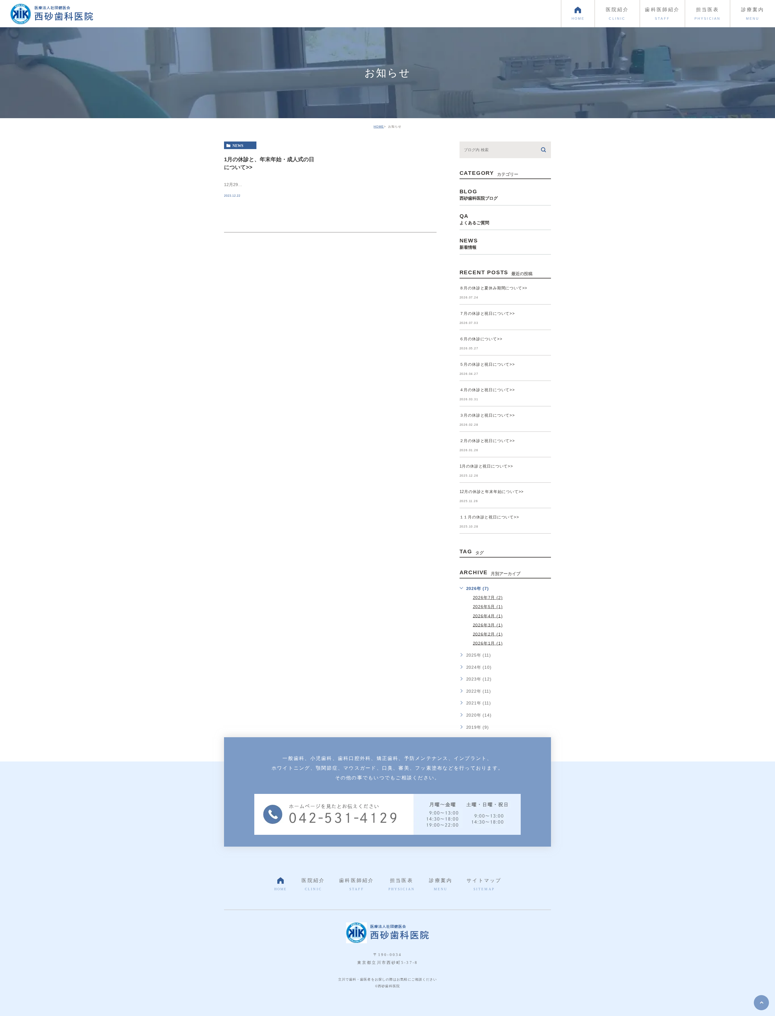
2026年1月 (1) (488, 643)
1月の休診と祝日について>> (486, 466)
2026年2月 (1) (488, 633)
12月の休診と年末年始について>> (492, 491)
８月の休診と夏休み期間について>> (494, 288)
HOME (379, 126)
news (237, 145)
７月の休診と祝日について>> (487, 313)
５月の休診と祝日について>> (487, 364)
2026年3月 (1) (488, 624)
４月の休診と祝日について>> (487, 390)
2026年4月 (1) (488, 615)
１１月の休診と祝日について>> (489, 517)
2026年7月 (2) (488, 597)
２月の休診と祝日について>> (487, 440)
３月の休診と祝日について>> (487, 415)
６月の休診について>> (481, 339)
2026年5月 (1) (488, 606)
